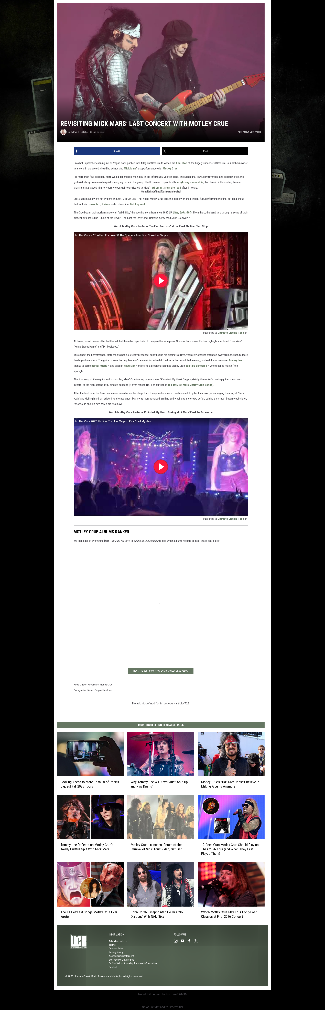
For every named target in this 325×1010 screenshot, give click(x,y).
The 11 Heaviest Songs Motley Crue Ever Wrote (88, 914)
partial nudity (99, 365)
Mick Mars (130, 168)
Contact (113, 967)
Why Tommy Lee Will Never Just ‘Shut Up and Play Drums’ (159, 784)
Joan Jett (95, 204)
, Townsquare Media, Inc (109, 976)
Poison (106, 204)
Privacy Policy (116, 952)
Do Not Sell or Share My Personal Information (133, 963)
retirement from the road (165, 187)
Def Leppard (137, 204)
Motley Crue (170, 168)
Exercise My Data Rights (121, 959)
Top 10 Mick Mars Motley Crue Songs (190, 384)
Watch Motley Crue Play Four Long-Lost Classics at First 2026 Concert (229, 914)
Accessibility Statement (121, 956)
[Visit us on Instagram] (177, 941)
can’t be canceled (196, 365)
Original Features (103, 690)
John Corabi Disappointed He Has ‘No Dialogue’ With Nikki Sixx (157, 914)
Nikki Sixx (129, 365)
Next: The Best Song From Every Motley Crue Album (160, 670)
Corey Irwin (73, 132)
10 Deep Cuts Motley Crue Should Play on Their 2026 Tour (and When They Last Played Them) (230, 849)
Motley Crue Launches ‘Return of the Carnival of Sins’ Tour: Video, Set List (156, 847)
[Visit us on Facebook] (190, 941)
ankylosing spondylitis (190, 182)
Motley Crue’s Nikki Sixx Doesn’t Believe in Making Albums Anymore (230, 784)
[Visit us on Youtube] (183, 941)
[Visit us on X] (197, 941)
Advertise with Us (118, 941)
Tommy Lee (235, 360)
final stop (181, 163)
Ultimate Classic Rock (231, 332)
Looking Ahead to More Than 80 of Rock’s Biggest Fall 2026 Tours (89, 784)
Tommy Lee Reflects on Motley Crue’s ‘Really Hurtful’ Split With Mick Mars (86, 847)
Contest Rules (116, 948)
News (90, 690)
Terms (112, 944)
